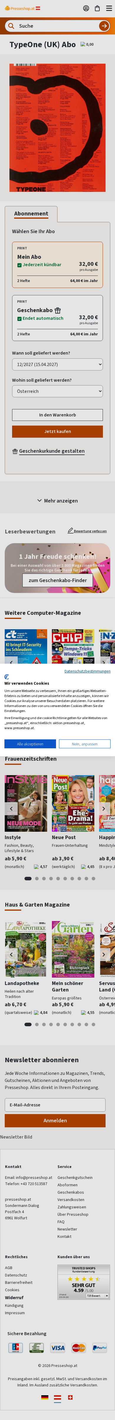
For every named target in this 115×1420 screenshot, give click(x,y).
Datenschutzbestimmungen (88, 671)
